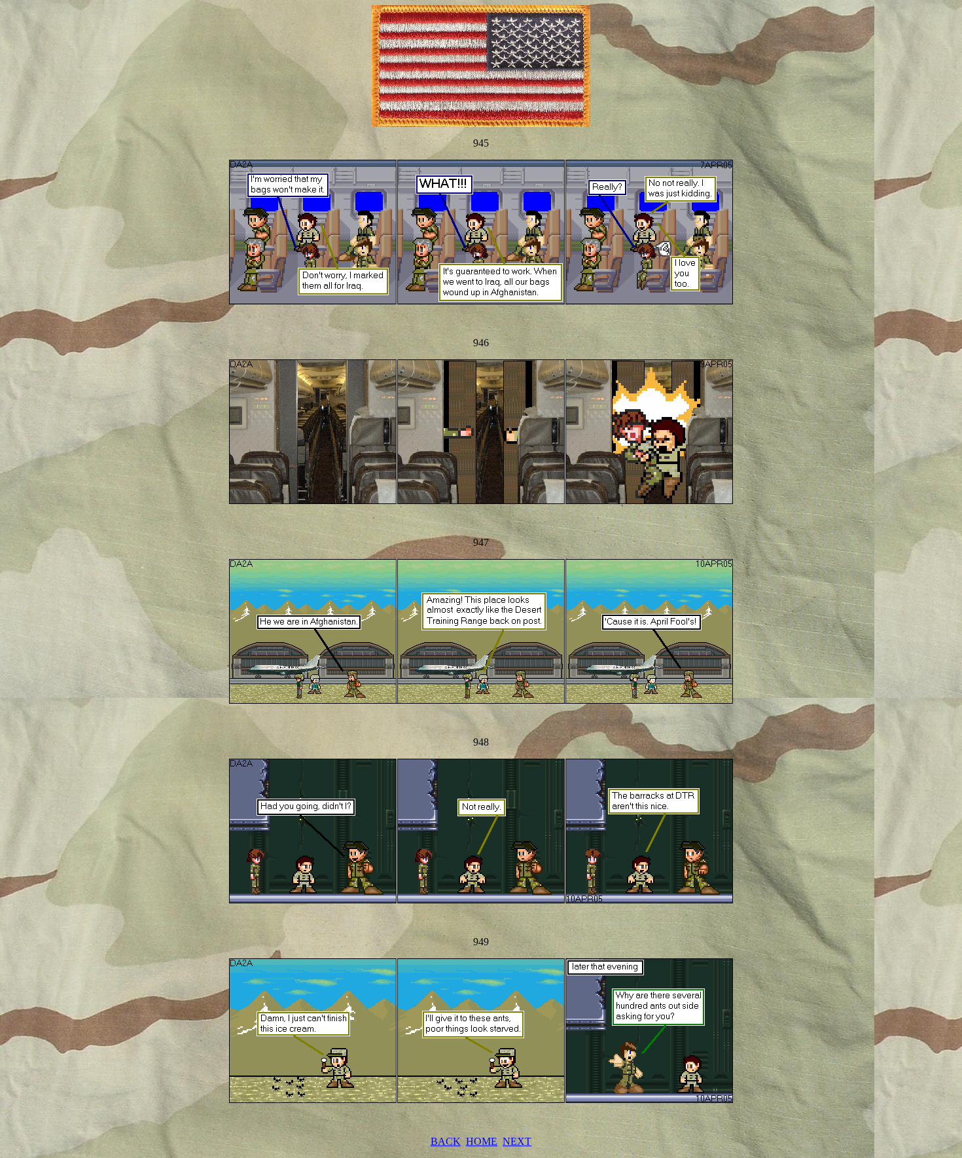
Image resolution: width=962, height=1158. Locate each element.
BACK (446, 1141)
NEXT (517, 1141)
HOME (481, 1141)
